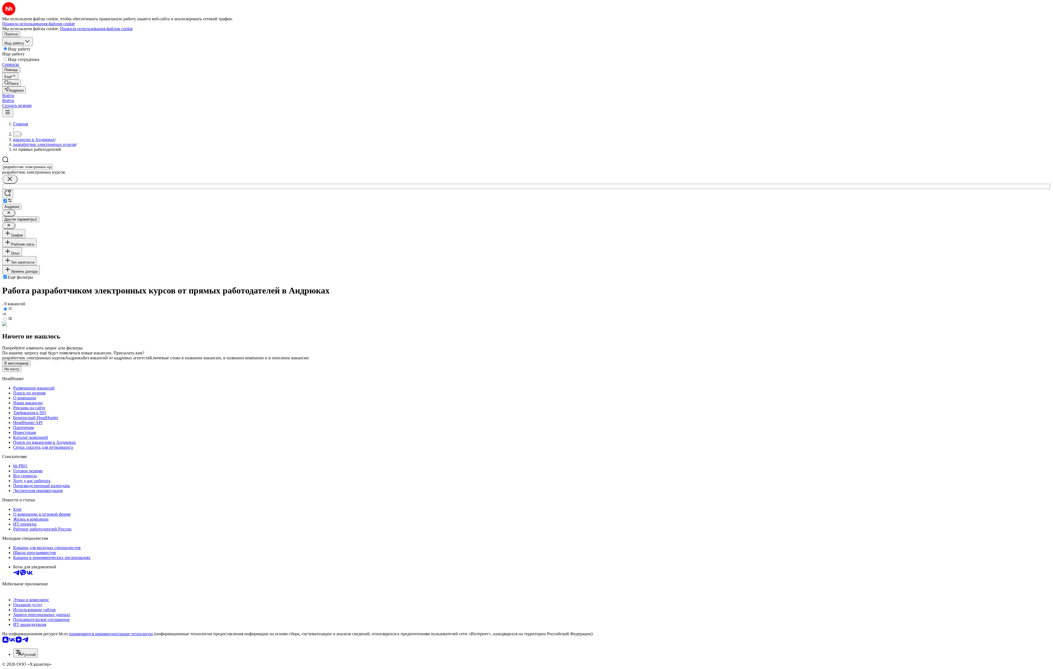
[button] (8, 95)
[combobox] (27, 167)
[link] (11, 83)
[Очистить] (10, 179)
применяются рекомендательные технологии (111, 633)
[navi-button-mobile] (7, 112)
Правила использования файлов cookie (96, 28)
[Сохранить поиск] (7, 193)
